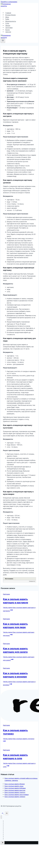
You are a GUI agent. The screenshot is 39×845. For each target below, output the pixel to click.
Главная (8, 13)
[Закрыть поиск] (3, 842)
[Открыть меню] (3, 41)
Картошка (6, 594)
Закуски (8, 32)
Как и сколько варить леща (14, 786)
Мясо (7, 17)
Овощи (7, 25)
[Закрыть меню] (1, 817)
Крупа (7, 30)
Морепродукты (10, 21)
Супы (7, 23)
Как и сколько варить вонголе (15, 790)
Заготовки (8, 27)
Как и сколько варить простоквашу (17, 794)
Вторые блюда (10, 15)
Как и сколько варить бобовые (15, 788)
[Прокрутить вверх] (3, 813)
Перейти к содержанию (9, 2)
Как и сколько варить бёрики (15, 784)
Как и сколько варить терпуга (15, 792)
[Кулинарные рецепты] (8, 6)
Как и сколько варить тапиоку (15, 797)
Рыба (7, 19)
